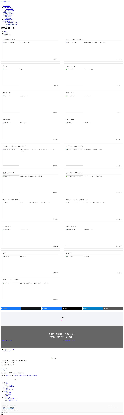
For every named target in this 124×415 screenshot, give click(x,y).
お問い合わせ (6, 397)
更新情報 (5, 395)
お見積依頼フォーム (11, 24)
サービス (5, 383)
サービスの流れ (10, 10)
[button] (31, 340)
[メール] (2, 369)
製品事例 (5, 388)
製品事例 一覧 (9, 13)
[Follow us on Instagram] (5, 369)
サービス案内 (9, 9)
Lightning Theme (18, 375)
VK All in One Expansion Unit (30, 375)
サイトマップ (6, 351)
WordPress (8, 375)
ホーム (5, 382)
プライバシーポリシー (9, 349)
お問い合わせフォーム (12, 22)
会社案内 (8, 16)
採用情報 (8, 18)
